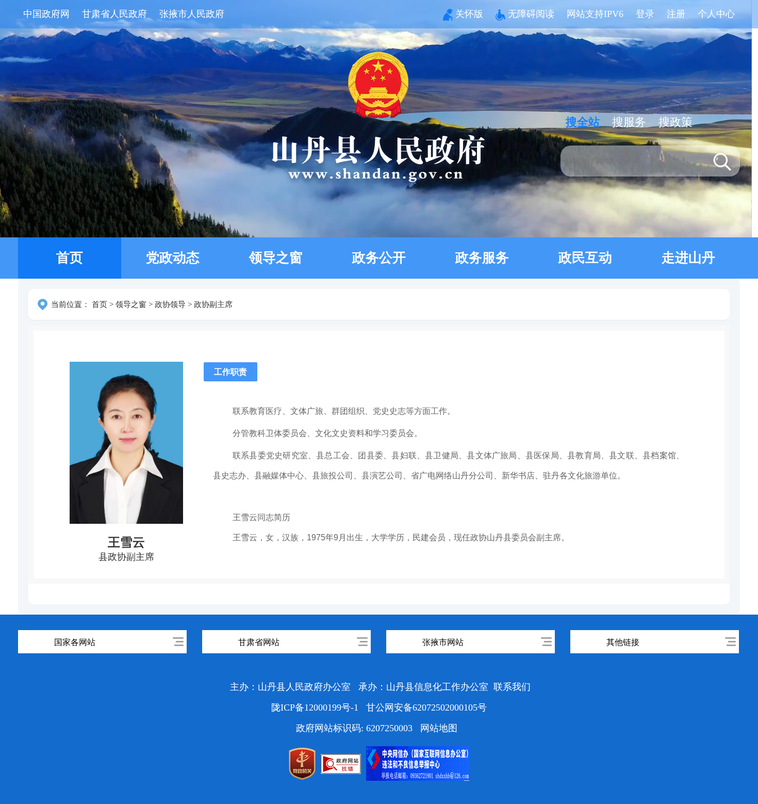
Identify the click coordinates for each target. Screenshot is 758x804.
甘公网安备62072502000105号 (426, 707)
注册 (676, 14)
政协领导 (170, 304)
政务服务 (482, 257)
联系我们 (512, 687)
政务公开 (379, 257)
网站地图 (438, 728)
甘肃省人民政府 (114, 14)
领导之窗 (276, 257)
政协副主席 (213, 304)
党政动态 (173, 257)
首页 (69, 257)
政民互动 (585, 257)
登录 (645, 14)
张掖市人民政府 (191, 14)
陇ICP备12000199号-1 (316, 707)
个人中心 (716, 14)
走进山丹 (688, 257)
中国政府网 (46, 14)
